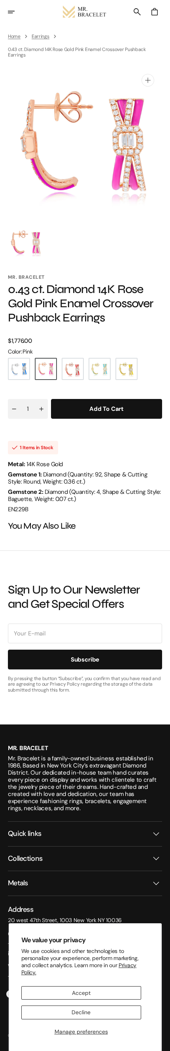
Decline (81, 1012)
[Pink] (46, 369)
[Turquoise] (100, 369)
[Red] (73, 369)
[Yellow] (126, 369)
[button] (16, 12)
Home (14, 36)
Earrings (40, 36)
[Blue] (19, 369)
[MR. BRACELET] (85, 12)
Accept (81, 992)
